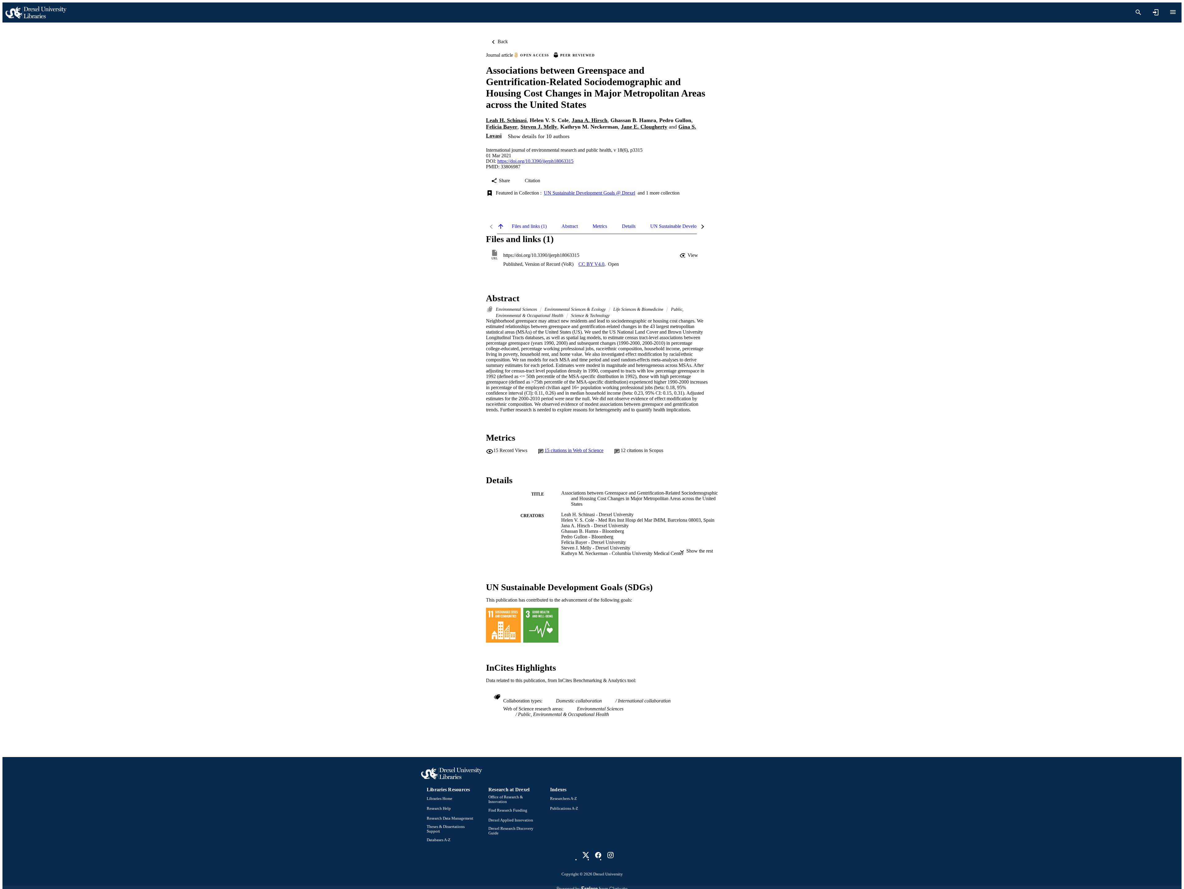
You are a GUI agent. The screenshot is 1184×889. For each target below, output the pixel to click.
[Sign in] (1155, 12)
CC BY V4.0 (591, 264)
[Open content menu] (1173, 12)
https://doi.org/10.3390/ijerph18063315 (535, 161)
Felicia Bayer (501, 127)
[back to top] (500, 226)
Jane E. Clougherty (644, 127)
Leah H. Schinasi (506, 120)
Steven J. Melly (538, 127)
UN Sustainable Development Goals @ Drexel (589, 192)
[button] (689, 255)
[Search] (1138, 12)
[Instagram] (610, 855)
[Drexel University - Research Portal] (36, 12)
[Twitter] (586, 855)
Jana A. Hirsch (589, 120)
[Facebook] (598, 855)
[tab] (529, 226)
